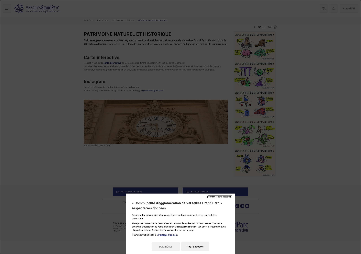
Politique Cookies (167, 235)
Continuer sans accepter (219, 197)
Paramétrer (165, 246)
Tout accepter (195, 246)
